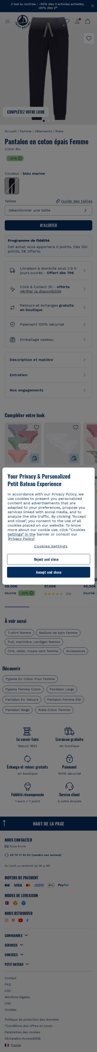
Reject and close (46, 559)
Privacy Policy (21, 538)
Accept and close (48, 572)
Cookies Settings (51, 546)
